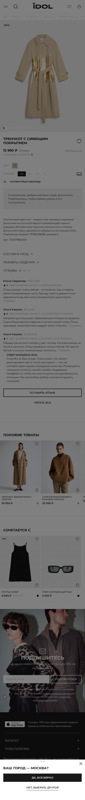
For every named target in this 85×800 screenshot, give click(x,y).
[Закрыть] (80, 763)
